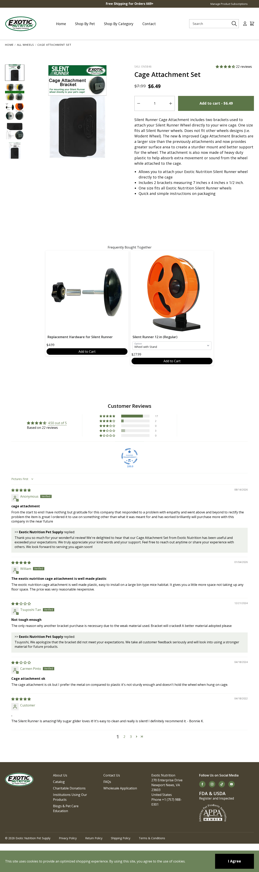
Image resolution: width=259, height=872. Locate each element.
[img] (21, 490)
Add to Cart (87, 351)
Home (9, 45)
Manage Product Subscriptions (229, 4)
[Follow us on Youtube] (231, 784)
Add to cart (216, 103)
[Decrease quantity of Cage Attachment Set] (139, 103)
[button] (226, 66)
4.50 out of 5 (57, 423)
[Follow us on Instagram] (212, 784)
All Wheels (25, 45)
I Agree (234, 861)
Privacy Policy (68, 838)
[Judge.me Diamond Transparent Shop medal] (129, 456)
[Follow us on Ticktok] (222, 784)
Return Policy (93, 838)
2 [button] (124, 736)
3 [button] (131, 736)
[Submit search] (234, 23)
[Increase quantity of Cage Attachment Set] (171, 103)
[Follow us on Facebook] (202, 784)
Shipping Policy (120, 838)
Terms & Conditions (152, 838)
